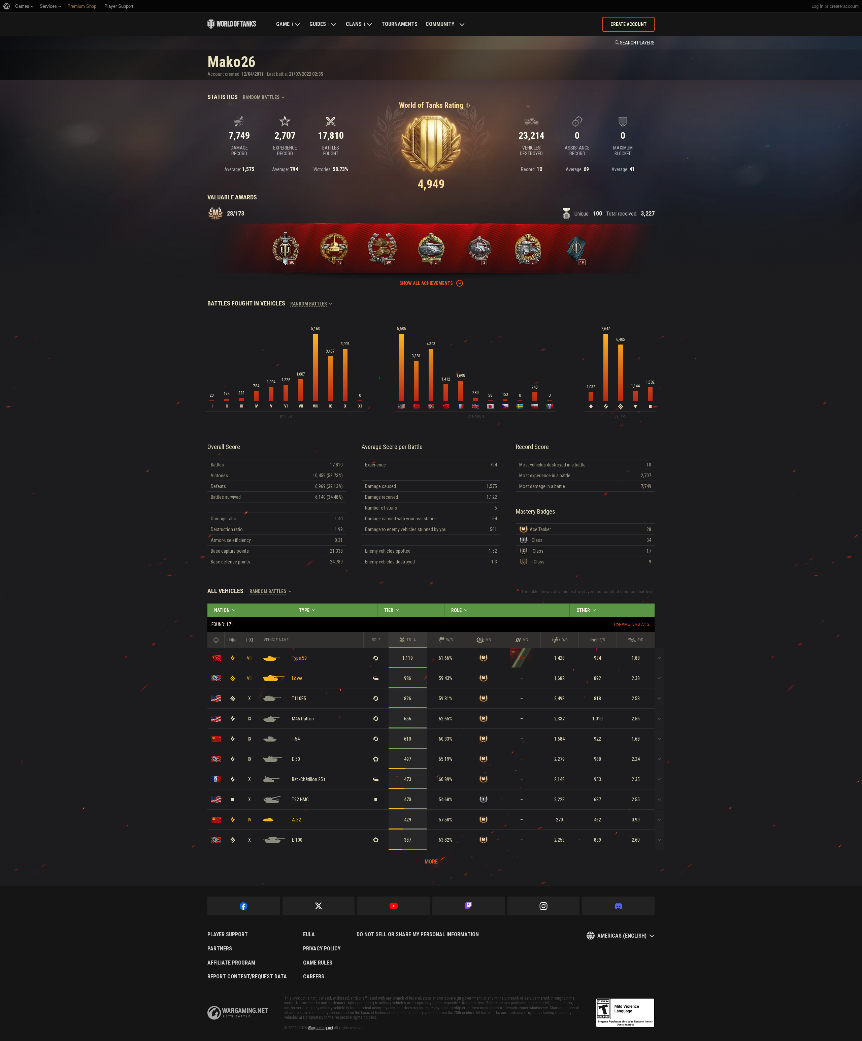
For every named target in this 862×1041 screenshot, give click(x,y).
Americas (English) (621, 936)
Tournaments (400, 24)
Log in (817, 6)
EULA (309, 935)
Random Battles (261, 97)
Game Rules (317, 963)
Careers (313, 977)
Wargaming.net (320, 1028)
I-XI (249, 640)
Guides (317, 24)
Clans (354, 24)
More (431, 861)
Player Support (227, 935)
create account (844, 6)
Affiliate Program (231, 963)
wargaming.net (237, 1012)
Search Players (637, 42)
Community (440, 24)
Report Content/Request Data (247, 977)
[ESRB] (625, 1013)
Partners (219, 949)
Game (283, 24)
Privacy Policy (321, 949)
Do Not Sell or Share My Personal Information (418, 935)
